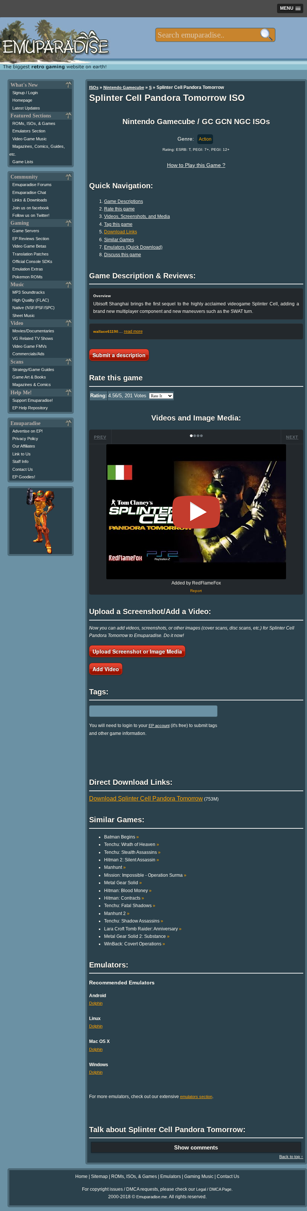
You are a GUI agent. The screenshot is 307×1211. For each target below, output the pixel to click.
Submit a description (119, 355)
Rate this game (119, 209)
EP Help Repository (30, 408)
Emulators (170, 1176)
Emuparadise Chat (29, 192)
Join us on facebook (30, 208)
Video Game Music (29, 139)
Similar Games (119, 239)
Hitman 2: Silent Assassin (131, 859)
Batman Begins (121, 837)
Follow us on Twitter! (30, 215)
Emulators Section (28, 131)
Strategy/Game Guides (33, 369)
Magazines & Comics (31, 384)
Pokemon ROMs (27, 277)
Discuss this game (122, 254)
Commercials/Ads (28, 354)
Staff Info (20, 461)
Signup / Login (25, 92)
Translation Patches (30, 254)
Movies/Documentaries (33, 331)
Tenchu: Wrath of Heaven (131, 844)
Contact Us (22, 469)
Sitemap (99, 1176)
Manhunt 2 (117, 913)
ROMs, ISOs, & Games (33, 123)
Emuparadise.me (151, 1196)
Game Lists (22, 161)
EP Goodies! (23, 477)
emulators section (196, 1096)
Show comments (196, 1147)
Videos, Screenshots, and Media (137, 216)
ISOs (93, 87)
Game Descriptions (123, 201)
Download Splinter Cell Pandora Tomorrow (146, 798)
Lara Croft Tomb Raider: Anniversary (143, 929)
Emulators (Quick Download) (133, 247)
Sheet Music (23, 315)
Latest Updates (26, 108)
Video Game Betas (29, 246)
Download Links (120, 231)
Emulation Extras (27, 269)
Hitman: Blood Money (128, 890)
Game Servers (25, 230)
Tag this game (118, 224)
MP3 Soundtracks (28, 292)
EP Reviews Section (30, 238)
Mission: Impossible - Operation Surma (145, 875)
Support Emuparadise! (32, 400)
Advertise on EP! (27, 431)
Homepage (22, 100)
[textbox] (215, 35)
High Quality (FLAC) (30, 300)
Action (205, 139)
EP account (159, 725)
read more (133, 331)
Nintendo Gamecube (123, 87)
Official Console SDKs (32, 261)
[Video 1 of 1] (196, 512)
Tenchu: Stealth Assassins (132, 852)
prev (100, 437)
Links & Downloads (29, 200)
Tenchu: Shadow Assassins (133, 921)
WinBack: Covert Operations (134, 944)
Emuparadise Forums (32, 184)
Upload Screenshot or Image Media (137, 651)
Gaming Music (198, 1176)
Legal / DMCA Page (213, 1189)
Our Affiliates (23, 446)
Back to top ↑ (291, 1156)
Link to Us (21, 454)
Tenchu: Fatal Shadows (129, 905)
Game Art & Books (29, 377)
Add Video (105, 669)
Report (196, 591)
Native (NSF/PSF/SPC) (33, 307)
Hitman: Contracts (124, 898)
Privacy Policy (25, 438)
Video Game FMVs (29, 346)
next (292, 437)
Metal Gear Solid (123, 882)
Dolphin (96, 1003)
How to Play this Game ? (196, 165)
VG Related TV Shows (32, 338)
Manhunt (115, 867)
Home (81, 1176)
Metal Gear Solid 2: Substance (137, 936)
